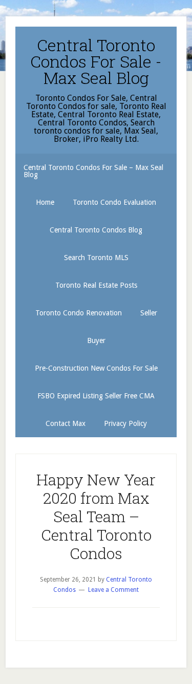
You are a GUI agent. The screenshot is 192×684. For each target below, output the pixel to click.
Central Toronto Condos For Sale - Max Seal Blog (96, 61)
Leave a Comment (113, 589)
